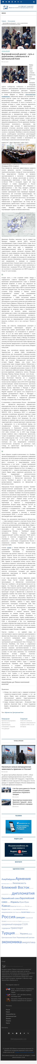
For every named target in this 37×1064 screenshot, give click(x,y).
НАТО (27, 909)
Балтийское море (5, 883)
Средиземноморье (25, 921)
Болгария (31, 888)
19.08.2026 (16, 797)
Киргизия (23, 906)
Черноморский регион (25, 937)
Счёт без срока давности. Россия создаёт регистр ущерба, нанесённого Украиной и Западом (24, 791)
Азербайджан (8, 879)
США (25, 924)
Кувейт (31, 906)
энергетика (28, 942)
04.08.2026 (16, 806)
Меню (4, 13)
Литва (14, 909)
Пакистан (18, 912)
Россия (8, 917)
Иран (26, 902)
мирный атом (20, 909)
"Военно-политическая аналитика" (24, 1052)
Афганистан (8, 712)
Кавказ (6, 906)
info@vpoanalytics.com (19, 1039)
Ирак (21, 902)
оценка (9, 547)
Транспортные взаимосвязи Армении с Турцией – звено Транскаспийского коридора (22, 802)
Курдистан (6, 909)
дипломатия (23, 893)
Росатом (32, 912)
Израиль (15, 902)
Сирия (19, 921)
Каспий (19, 906)
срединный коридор (12, 924)
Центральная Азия (17, 712)
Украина (24, 934)
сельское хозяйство (12, 921)
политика (25, 912)
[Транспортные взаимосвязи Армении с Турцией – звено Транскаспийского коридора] (6, 802)
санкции (20, 917)
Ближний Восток (15, 887)
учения (30, 934)
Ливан (11, 909)
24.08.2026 (5, 771)
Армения (23, 879)
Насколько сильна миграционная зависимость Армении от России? (16, 768)
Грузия (10, 894)
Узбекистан (17, 934)
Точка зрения (6, 51)
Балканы (8, 1018)
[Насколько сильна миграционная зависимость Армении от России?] (18, 754)
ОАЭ (14, 912)
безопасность (19, 883)
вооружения (5, 894)
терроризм (6, 928)
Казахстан (13, 906)
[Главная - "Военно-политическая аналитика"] (18, 6)
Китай (27, 906)
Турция (8, 933)
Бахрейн (10, 883)
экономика (12, 942)
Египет (8, 902)
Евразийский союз (10, 898)
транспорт (17, 928)
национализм (7, 912)
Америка (8, 1020)
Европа (8, 1023)
